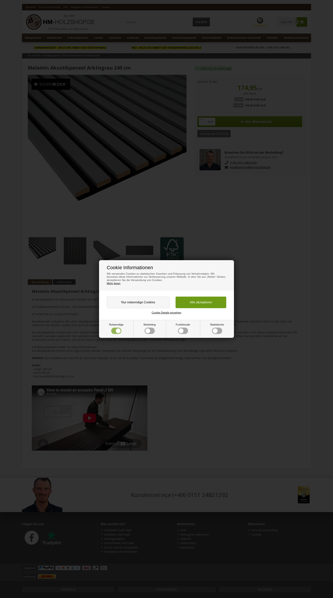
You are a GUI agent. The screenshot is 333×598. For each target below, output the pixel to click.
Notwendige (116, 324)
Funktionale (183, 324)
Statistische (217, 324)
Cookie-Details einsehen (166, 312)
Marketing (150, 324)
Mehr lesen (113, 283)
